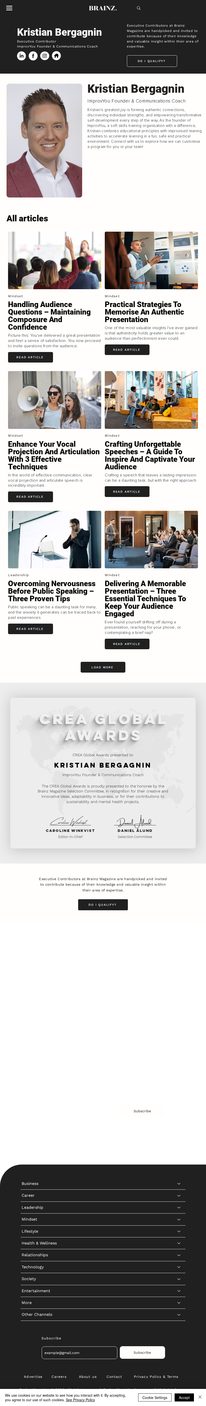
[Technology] (179, 1025)
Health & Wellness (39, 1001)
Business (30, 942)
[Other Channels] (179, 1073)
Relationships (35, 1013)
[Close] (200, 1397)
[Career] (179, 954)
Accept (184, 1397)
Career (28, 953)
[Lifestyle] (179, 990)
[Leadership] (179, 966)
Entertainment (36, 1049)
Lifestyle (30, 989)
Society (29, 1037)
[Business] (179, 942)
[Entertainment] (179, 1049)
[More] (179, 1061)
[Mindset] (179, 978)
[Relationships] (179, 1013)
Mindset (29, 977)
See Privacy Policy (80, 1399)
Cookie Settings (154, 1397)
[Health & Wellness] (179, 1002)
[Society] (179, 1037)
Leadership (32, 966)
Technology (33, 1025)
